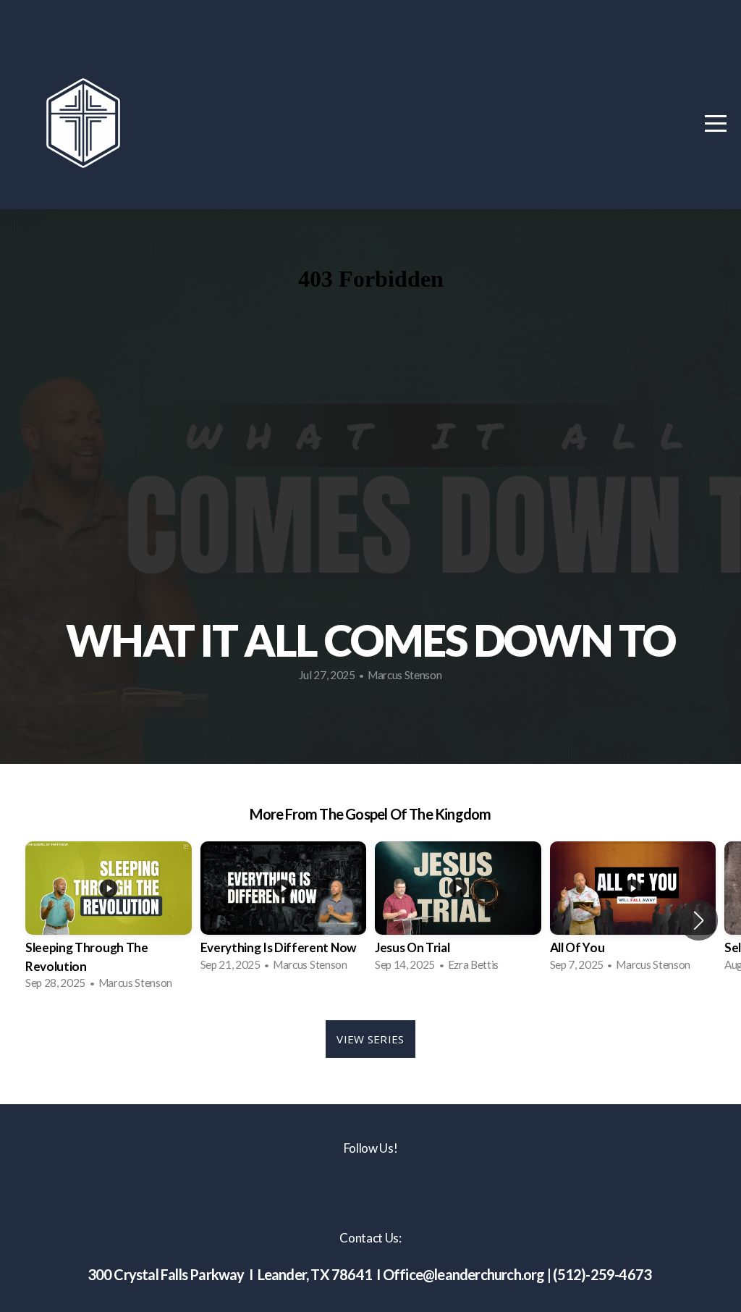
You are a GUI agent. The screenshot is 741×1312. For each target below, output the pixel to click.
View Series (370, 1039)
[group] (108, 919)
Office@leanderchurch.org (464, 1274)
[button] (698, 920)
